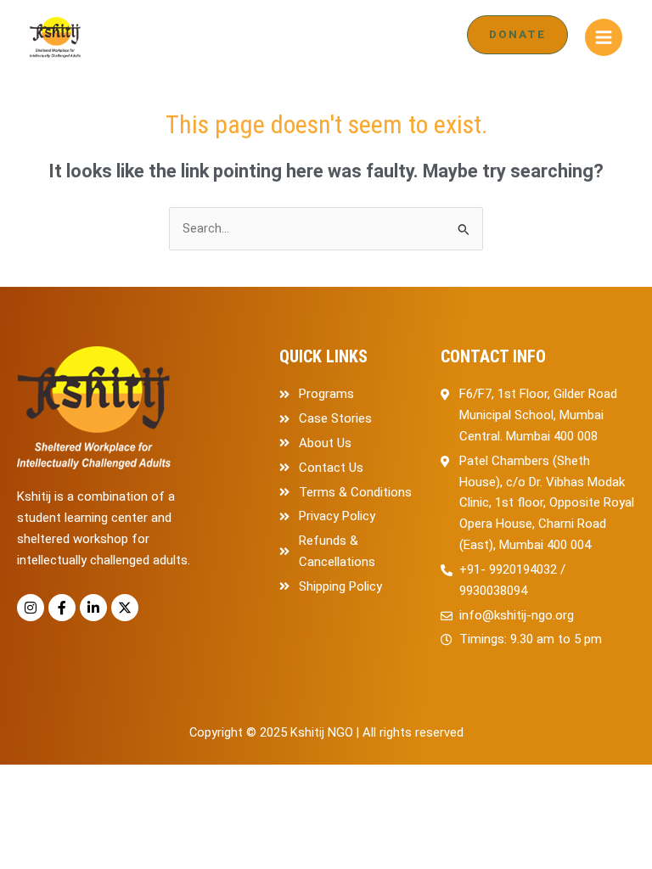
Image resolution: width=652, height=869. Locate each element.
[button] (517, 34)
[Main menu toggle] (603, 37)
